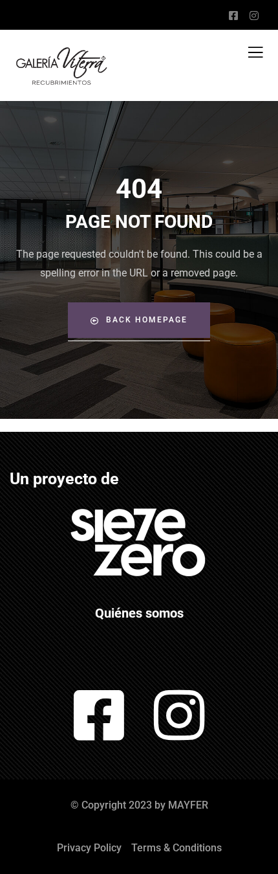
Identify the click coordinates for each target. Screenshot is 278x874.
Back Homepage (146, 319)
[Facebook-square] (99, 715)
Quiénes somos (139, 613)
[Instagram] (179, 715)
